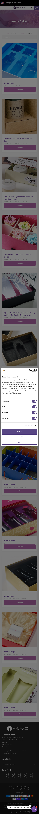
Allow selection (19, 437)
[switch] (34, 406)
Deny (19, 442)
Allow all (19, 431)
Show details (29, 426)
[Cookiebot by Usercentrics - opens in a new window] (29, 370)
